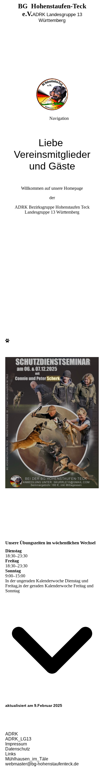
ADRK (11, 734)
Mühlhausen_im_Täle (26, 759)
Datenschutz (17, 749)
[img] (52, 39)
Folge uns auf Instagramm (52, 221)
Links (10, 754)
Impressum (16, 744)
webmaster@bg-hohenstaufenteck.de (42, 764)
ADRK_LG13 (18, 739)
